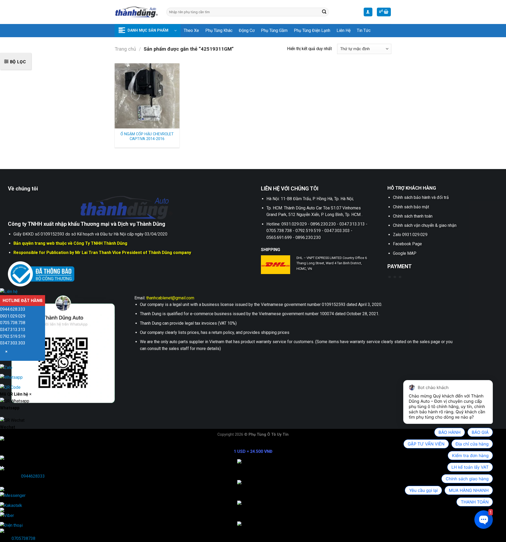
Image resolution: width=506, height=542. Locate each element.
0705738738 (23, 538)
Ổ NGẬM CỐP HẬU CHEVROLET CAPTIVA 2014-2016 (147, 136)
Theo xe (191, 30)
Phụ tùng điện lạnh (312, 30)
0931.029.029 (12, 316)
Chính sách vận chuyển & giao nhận (424, 225)
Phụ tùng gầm (274, 30)
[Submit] (324, 12)
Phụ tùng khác (218, 30)
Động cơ (247, 30)
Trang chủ (125, 49)
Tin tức (364, 30)
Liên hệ (344, 30)
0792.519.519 (12, 336)
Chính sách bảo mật (411, 206)
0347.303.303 (12, 343)
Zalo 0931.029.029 (410, 234)
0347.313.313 (12, 329)
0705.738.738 (12, 322)
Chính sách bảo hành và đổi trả (421, 197)
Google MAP (404, 253)
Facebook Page (407, 243)
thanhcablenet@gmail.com (170, 297)
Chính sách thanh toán (412, 216)
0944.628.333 (12, 309)
